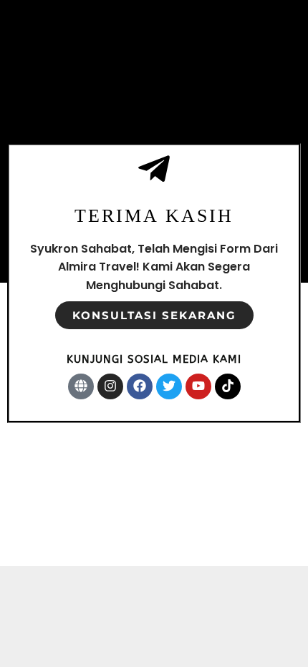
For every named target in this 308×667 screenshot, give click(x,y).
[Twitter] (169, 386)
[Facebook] (140, 386)
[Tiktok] (228, 386)
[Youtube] (198, 386)
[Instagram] (110, 386)
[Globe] (81, 386)
